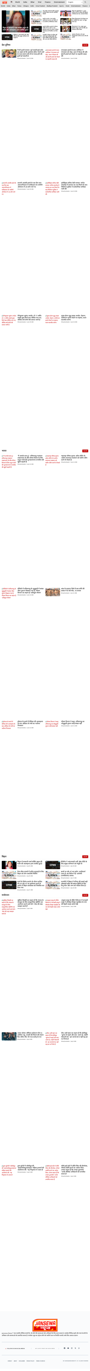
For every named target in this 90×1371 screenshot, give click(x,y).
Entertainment (59, 2)
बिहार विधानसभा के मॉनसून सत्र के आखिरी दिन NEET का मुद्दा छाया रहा (80, 20)
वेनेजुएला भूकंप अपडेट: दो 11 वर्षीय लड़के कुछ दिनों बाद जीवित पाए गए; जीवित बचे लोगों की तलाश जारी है (30, 318)
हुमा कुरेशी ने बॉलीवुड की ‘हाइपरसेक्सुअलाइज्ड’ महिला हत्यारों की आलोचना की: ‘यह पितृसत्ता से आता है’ (31, 1168)
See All (85, 45)
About (15, 1361)
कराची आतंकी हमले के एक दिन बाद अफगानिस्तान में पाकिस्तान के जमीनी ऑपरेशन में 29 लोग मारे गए (30, 185)
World (17, 2)
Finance (47, 2)
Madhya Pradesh (52, 6)
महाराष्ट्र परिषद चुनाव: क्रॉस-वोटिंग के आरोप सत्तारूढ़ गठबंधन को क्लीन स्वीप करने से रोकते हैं (74, 458)
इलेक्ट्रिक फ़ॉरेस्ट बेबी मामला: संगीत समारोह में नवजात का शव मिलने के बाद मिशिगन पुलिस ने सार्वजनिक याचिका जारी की (74, 186)
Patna (19, 6)
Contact (10, 1361)
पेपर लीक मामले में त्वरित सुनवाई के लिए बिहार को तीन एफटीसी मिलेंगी (51, 12)
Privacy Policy (30, 1361)
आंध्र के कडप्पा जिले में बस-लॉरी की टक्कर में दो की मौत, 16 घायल (72, 590)
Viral (39, 2)
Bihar (32, 2)
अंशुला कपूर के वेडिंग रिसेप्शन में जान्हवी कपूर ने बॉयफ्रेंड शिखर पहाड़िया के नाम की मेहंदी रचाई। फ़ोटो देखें (74, 902)
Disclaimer (22, 1361)
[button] (85, 2)
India (25, 2)
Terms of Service (40, 1361)
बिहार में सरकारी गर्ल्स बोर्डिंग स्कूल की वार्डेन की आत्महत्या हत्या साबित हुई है (29, 863)
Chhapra (26, 6)
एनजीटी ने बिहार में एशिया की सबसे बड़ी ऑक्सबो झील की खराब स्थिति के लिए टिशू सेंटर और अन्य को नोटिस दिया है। (50, 37)
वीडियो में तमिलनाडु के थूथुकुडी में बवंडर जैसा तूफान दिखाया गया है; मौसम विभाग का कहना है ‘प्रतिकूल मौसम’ (31, 591)
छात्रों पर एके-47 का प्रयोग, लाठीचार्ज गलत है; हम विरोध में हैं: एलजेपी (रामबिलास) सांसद (50, 20)
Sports (61, 6)
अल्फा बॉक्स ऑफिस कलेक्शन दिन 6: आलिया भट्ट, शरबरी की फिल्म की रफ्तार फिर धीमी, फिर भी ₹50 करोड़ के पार (30, 1035)
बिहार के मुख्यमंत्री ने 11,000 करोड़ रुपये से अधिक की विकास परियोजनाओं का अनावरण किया (80, 12)
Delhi (32, 6)
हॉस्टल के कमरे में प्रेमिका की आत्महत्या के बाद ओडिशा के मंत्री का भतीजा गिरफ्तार (30, 724)
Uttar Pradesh (40, 6)
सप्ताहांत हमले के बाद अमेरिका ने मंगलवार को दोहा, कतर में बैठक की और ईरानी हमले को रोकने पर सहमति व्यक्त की (74, 53)
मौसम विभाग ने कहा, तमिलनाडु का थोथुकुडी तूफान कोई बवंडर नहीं (72, 723)
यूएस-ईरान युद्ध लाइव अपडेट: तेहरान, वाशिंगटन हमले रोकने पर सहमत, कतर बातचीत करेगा (73, 318)
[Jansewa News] (4, 2)
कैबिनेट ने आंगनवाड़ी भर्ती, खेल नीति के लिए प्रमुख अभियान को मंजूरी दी (21, 36)
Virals (67, 6)
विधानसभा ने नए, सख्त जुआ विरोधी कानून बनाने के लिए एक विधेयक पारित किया (79, 28)
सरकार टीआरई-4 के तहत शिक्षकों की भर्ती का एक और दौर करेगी (80, 36)
